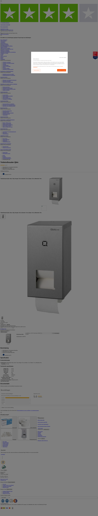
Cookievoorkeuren (36, 70)
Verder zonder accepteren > (63, 57)
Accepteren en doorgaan (62, 70)
